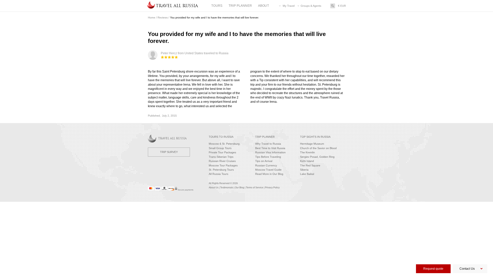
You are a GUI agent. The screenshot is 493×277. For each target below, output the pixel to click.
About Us (213, 187)
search (332, 5)
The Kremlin (307, 152)
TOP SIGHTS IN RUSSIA (315, 136)
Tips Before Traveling (268, 156)
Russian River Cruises (222, 161)
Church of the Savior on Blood (318, 148)
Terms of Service (254, 187)
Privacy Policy (272, 187)
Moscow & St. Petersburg (224, 143)
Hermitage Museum (312, 143)
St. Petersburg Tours (221, 169)
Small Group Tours (220, 148)
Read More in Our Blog (269, 173)
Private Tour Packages (222, 152)
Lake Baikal (307, 173)
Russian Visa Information (270, 152)
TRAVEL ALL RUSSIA (172, 138)
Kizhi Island (307, 161)
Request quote (433, 268)
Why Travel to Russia (268, 143)
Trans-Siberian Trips (221, 156)
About (263, 5)
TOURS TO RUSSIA (221, 136)
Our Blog (239, 187)
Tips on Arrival (263, 161)
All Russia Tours (218, 173)
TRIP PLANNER (265, 136)
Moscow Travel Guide (268, 169)
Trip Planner (240, 5)
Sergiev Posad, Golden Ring (317, 156)
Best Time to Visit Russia (270, 148)
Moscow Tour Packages (223, 165)
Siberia (304, 169)
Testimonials (226, 187)
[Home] (151, 5)
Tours (216, 5)
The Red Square (310, 165)
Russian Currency (266, 165)
